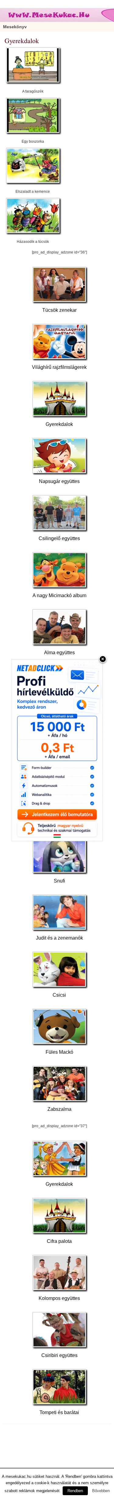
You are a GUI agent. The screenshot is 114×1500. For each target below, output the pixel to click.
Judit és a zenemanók (59, 937)
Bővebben (101, 1490)
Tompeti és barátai (59, 1412)
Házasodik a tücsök (33, 242)
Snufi (59, 880)
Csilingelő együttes (59, 538)
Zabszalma (59, 1109)
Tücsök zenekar (59, 310)
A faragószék (32, 91)
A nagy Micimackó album (59, 595)
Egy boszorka (33, 141)
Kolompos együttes (59, 1298)
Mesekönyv (15, 26)
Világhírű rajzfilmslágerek (59, 367)
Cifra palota (59, 1241)
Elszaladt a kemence (33, 191)
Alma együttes (59, 652)
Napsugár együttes (59, 481)
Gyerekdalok (59, 424)
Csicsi (59, 995)
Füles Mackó (59, 1052)
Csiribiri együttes (59, 1355)
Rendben (75, 1490)
